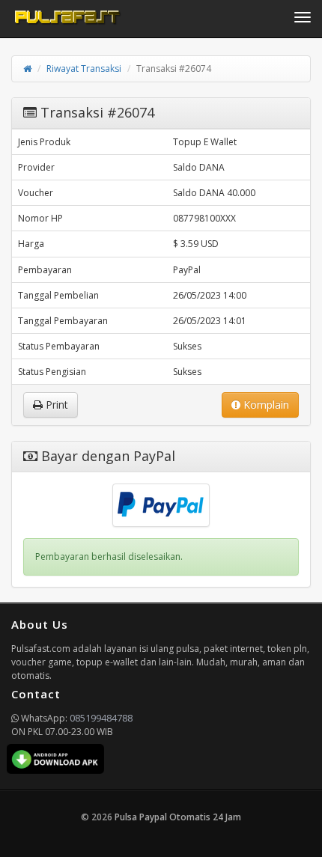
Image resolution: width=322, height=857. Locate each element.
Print (55, 404)
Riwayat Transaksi (83, 68)
